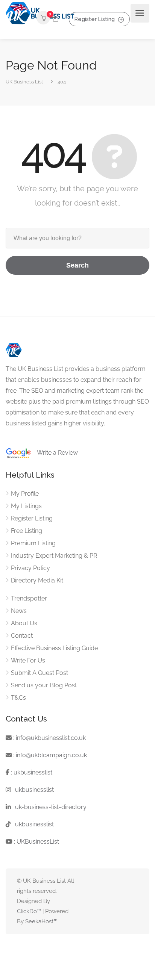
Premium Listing (33, 543)
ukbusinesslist (33, 772)
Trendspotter (29, 598)
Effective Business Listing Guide (54, 648)
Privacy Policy (30, 568)
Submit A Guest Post (39, 672)
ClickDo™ (29, 911)
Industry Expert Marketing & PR (54, 555)
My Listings (26, 506)
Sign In (55, 18)
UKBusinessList (38, 841)
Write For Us (28, 660)
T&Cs (18, 697)
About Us (24, 623)
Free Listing (26, 530)
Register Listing (94, 19)
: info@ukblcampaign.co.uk (49, 755)
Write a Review (54, 452)
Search (77, 265)
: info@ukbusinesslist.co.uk (49, 737)
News (19, 610)
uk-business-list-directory (51, 807)
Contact (22, 635)
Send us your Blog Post (44, 685)
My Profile (25, 493)
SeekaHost (39, 921)
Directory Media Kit (37, 580)
